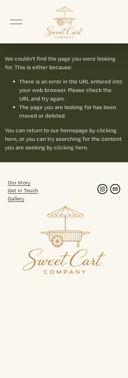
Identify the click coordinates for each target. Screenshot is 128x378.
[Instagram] (102, 189)
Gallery (16, 198)
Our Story (19, 182)
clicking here (70, 147)
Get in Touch (23, 190)
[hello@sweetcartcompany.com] (115, 189)
